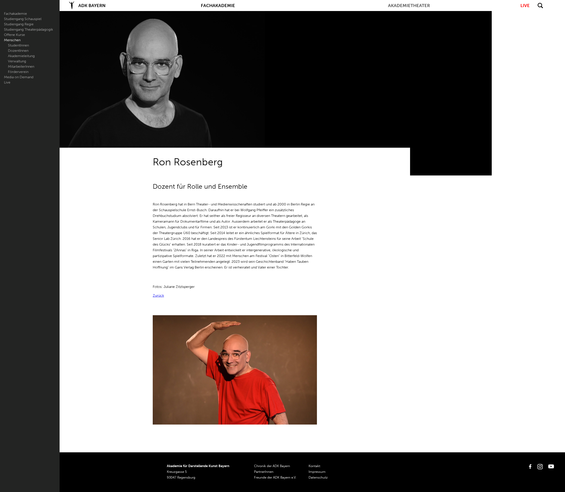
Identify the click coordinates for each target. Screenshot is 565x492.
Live (7, 82)
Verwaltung (17, 61)
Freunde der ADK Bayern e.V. (275, 477)
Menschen (12, 40)
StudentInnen (18, 45)
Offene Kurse (14, 35)
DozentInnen (18, 50)
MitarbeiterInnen (21, 66)
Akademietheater (409, 5)
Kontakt (314, 466)
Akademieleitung (21, 56)
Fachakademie (15, 13)
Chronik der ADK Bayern (272, 466)
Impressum (317, 472)
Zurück (158, 295)
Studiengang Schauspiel (22, 19)
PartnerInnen (263, 472)
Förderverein (18, 72)
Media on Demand (18, 77)
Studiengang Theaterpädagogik (28, 29)
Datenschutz (318, 477)
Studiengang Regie (19, 24)
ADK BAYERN (91, 5)
